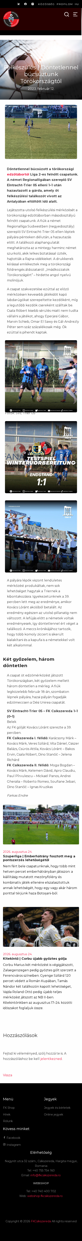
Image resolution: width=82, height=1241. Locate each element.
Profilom (65, 4)
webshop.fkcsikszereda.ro (45, 1196)
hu (77, 4)
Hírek (6, 1114)
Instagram (13, 1145)
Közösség (46, 4)
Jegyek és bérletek (57, 1108)
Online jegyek (53, 1114)
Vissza (7, 1075)
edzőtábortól (18, 174)
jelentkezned (51, 1059)
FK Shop (9, 1108)
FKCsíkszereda (41, 1221)
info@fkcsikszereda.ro (45, 1175)
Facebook (13, 1138)
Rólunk (8, 1121)
